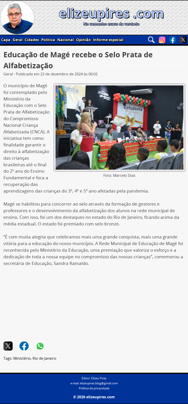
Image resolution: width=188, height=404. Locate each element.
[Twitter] (183, 39)
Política (48, 39)
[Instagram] (162, 39)
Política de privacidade (94, 388)
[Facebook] (172, 39)
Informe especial (108, 39)
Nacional (65, 39)
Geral (17, 39)
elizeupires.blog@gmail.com (99, 383)
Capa (5, 39)
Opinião (83, 39)
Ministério (22, 358)
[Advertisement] (94, 305)
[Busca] (151, 39)
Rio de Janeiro (44, 358)
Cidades (32, 39)
